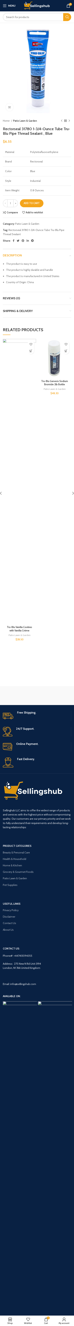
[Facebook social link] (14, 240)
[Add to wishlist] (31, 344)
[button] (31, 350)
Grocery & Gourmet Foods (18, 872)
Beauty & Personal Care (16, 852)
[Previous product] (62, 121)
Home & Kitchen (12, 865)
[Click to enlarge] (9, 107)
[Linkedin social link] (27, 240)
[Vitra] (20, 695)
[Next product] (69, 121)
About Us (8, 929)
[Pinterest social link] (22, 240)
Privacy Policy (11, 910)
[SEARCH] (67, 17)
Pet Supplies (10, 885)
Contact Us (9, 923)
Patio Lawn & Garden (25, 120)
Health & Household (14, 859)
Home (6, 120)
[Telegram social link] (32, 240)
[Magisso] (54, 695)
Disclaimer (9, 916)
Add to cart (32, 203)
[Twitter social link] (18, 240)
